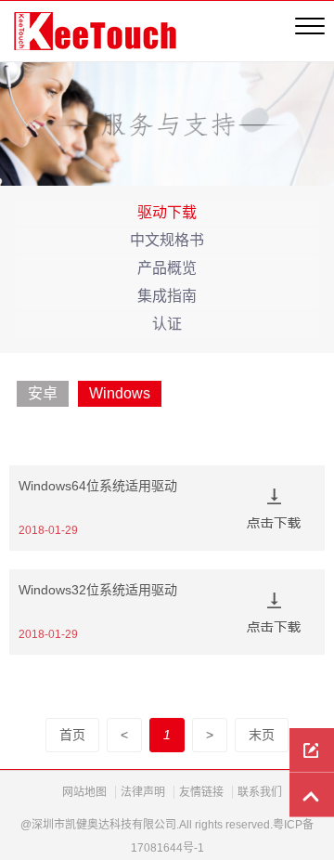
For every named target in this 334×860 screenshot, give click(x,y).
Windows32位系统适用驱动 (98, 589)
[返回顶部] (311, 795)
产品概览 (167, 268)
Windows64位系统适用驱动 (98, 485)
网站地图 (84, 792)
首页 (72, 734)
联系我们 (260, 792)
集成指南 (167, 296)
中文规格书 (167, 240)
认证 (167, 324)
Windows (119, 393)
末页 (262, 734)
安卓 (43, 393)
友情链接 (201, 792)
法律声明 (143, 792)
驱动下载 (167, 212)
